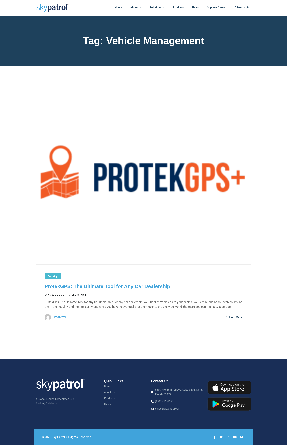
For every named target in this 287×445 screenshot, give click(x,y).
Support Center (217, 7)
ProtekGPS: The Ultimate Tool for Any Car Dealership (107, 286)
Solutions (156, 7)
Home (118, 7)
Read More (235, 317)
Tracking (53, 276)
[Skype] (242, 437)
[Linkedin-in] (228, 437)
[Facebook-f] (214, 437)
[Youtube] (235, 437)
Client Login (242, 7)
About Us (136, 7)
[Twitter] (221, 437)
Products (178, 7)
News (195, 7)
